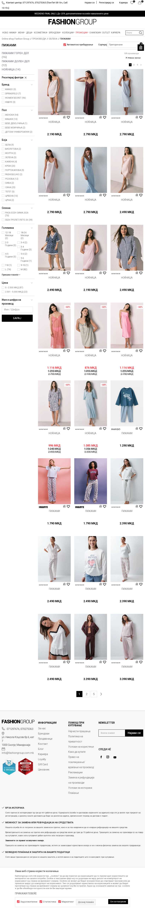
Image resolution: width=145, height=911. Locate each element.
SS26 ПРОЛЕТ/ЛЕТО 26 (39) (19, 220)
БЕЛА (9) (9, 145)
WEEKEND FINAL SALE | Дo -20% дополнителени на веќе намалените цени (71, 13)
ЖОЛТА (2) (10, 153)
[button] (134, 32)
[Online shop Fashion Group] (72, 22)
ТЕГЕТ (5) (9, 191)
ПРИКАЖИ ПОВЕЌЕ (26, 893)
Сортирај (102, 44)
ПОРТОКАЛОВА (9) (14, 170)
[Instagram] (107, 757)
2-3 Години (10, 244)
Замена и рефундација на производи (81, 780)
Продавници (45, 738)
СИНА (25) (10, 187)
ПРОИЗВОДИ (39, 38)
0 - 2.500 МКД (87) (14, 287)
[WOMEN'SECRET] (43, 117)
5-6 (24, 253)
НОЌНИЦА (11, 69)
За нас (42, 728)
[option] (72, 13)
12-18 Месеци (9, 235)
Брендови (43, 733)
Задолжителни (28, 901)
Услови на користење (81, 746)
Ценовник (43, 769)
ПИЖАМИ (126, 433)
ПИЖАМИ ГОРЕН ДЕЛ (15, 55)
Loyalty (42, 759)
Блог (41, 749)
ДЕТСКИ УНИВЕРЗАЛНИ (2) (18, 132)
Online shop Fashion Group (16, 38)
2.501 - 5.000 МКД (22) (16, 292)
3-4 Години (26, 248)
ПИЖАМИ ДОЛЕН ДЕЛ (16, 63)
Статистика (49, 901)
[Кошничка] (140, 3)
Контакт (43, 743)
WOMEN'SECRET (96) (15, 98)
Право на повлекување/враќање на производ (81, 762)
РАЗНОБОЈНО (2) (13, 174)
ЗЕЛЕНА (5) (10, 157)
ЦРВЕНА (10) (11, 196)
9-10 (24, 265)
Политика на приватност (75, 739)
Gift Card (43, 764)
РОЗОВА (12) (11, 179)
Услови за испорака (80, 787)
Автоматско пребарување (80, 44)
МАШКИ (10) (11, 119)
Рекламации (75, 772)
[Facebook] (101, 757)
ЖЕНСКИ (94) (11, 115)
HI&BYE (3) (10, 102)
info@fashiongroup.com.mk (18, 752)
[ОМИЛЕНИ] (132, 3)
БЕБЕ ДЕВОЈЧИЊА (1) (16, 123)
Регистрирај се (106, 2)
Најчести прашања (79, 731)
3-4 (24, 242)
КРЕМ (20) (10, 166)
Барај (17, 318)
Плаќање (73, 793)
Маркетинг (68, 901)
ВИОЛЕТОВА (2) (13, 149)
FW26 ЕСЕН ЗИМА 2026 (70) (16, 214)
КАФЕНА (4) (11, 161)
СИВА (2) (9, 183)
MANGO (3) (10, 89)
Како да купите (76, 751)
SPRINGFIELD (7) (13, 93)
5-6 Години (26, 259)
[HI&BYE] (43, 507)
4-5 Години (10, 255)
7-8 (8, 265)
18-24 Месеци (25, 235)
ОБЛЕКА (53, 38)
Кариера (43, 754)
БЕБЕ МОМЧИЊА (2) (15, 127)
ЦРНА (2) (9, 200)
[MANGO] (115, 429)
